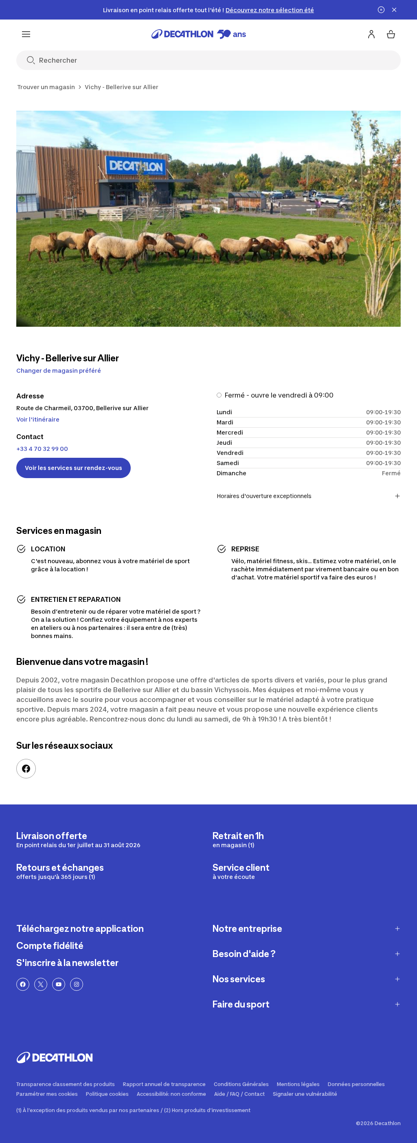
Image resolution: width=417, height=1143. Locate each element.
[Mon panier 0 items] (391, 34)
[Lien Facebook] (26, 768)
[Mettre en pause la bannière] (381, 9)
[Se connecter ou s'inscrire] (371, 34)
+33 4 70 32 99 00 (42, 448)
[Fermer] (394, 9)
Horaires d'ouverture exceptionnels (264, 496)
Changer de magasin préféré (58, 370)
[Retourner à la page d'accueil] (199, 34)
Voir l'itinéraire (37, 419)
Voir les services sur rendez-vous (73, 467)
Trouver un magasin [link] (46, 86)
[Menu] (26, 34)
